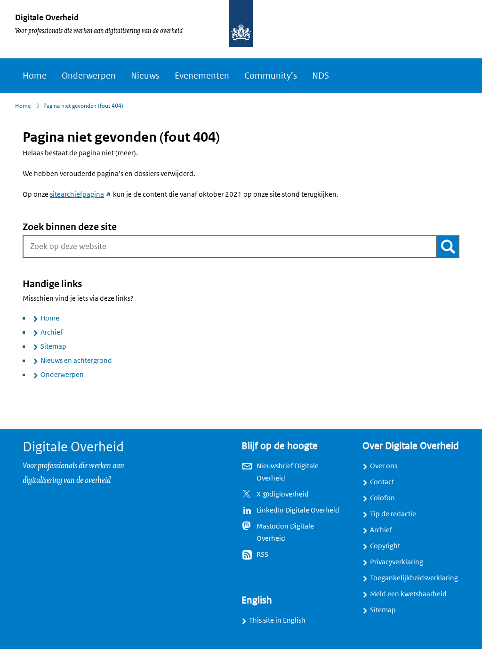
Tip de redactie (393, 514)
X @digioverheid (283, 494)
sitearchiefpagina (81, 194)
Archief (51, 332)
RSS (262, 554)
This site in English (277, 620)
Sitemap (53, 346)
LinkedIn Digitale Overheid (298, 510)
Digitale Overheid (47, 17)
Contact (382, 482)
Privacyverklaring (396, 562)
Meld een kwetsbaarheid (408, 594)
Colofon (382, 498)
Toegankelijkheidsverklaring (414, 578)
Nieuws (145, 75)
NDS (320, 75)
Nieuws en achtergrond (76, 360)
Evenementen (202, 75)
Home (35, 75)
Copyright (385, 546)
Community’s (270, 75)
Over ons (383, 466)
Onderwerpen (89, 75)
